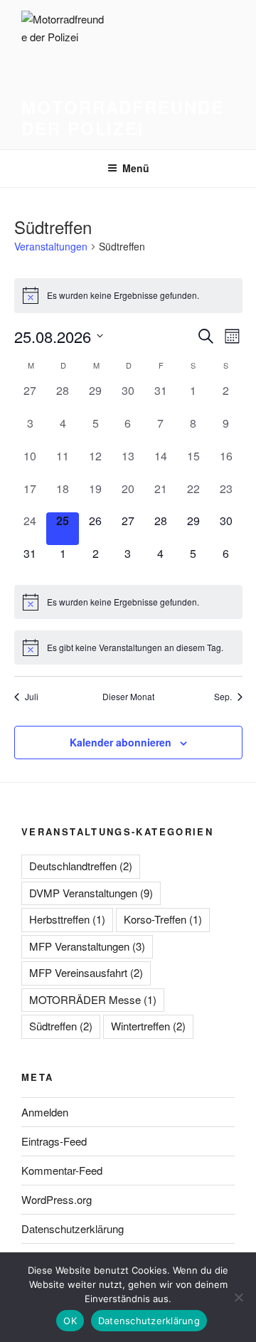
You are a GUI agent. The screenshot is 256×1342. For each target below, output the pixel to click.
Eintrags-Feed (54, 1141)
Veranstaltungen (50, 246)
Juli (31, 696)
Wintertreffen (148, 1025)
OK (70, 1320)
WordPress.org (56, 1199)
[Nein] (238, 1297)
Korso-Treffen (163, 919)
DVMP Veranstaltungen (91, 892)
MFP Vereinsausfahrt (86, 972)
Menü (135, 168)
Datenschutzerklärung (72, 1228)
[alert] (128, 295)
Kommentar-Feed (61, 1170)
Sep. (223, 696)
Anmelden (44, 1111)
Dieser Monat (128, 696)
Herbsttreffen (67, 919)
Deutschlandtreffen (80, 865)
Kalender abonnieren (120, 742)
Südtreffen (60, 1025)
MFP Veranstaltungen (87, 946)
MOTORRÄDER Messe (92, 999)
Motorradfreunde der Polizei (122, 117)
